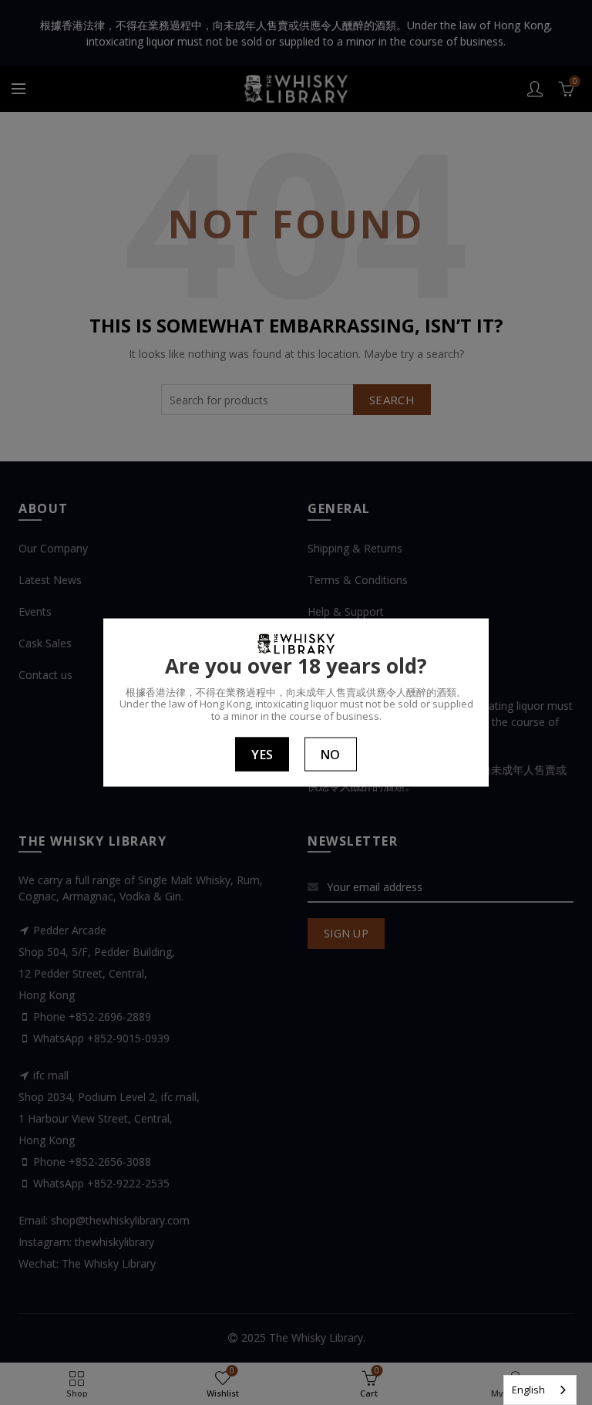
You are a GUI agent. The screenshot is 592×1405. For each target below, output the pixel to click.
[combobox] (540, 1390)
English (528, 1390)
